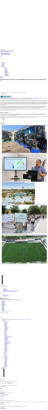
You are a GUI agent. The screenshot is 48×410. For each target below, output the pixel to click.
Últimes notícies (4, 62)
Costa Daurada (6, 74)
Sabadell (6, 364)
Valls (5, 332)
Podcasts (6, 350)
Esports (6, 324)
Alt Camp (6, 69)
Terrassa (6, 366)
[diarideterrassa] (10, 299)
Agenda (3, 64)
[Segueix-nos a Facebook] (2, 276)
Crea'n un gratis (2, 396)
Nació (2, 94)
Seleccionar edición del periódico (4, 50)
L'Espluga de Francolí (7, 342)
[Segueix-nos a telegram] (2, 280)
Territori (4, 67)
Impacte (6, 353)
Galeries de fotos (7, 349)
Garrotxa (6, 359)
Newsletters (5, 51)
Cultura (6, 323)
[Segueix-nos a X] (2, 277)
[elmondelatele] (19, 299)
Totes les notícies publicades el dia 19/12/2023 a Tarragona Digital (11, 290)
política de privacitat (10, 383)
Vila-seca (6, 346)
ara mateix (1, 77)
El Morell (6, 345)
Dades (5, 351)
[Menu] (1, 61)
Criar (5, 354)
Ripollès (6, 363)
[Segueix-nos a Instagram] (3, 372)
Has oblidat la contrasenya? (3, 393)
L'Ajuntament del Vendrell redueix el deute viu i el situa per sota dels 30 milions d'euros (14, 182)
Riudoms (6, 335)
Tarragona (6, 68)
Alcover (6, 333)
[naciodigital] (2, 299)
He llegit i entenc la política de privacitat (6, 402)
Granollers (6, 360)
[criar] (21, 299)
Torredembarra (6, 338)
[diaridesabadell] (6, 299)
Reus (5, 334)
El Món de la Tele (7, 355)
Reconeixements (5, 288)
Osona (5, 362)
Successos (6, 322)
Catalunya (6, 357)
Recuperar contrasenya (3, 408)
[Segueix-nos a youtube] (2, 281)
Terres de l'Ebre (7, 75)
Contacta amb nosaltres (3, 285)
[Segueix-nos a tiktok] (3, 376)
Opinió (5, 330)
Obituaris (3, 66)
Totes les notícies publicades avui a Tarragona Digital (9, 291)
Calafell (6, 340)
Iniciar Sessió (3, 367)
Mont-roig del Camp (7, 337)
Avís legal (4, 294)
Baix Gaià (6, 71)
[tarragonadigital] (14, 299)
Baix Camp (6, 70)
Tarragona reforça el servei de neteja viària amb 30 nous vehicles (11, 153)
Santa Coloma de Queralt (8, 343)
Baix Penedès (6, 339)
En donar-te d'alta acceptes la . (7, 383)
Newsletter (3, 368)
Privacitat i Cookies (5, 295)
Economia (6, 328)
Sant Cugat (6, 365)
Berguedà (6, 358)
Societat (4, 119)
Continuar (2, 388)
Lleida (5, 361)
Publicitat (4, 289)
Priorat (5, 73)
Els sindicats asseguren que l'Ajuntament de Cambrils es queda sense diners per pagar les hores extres (16, 233)
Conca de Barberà (7, 72)
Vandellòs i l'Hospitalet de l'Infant (9, 336)
